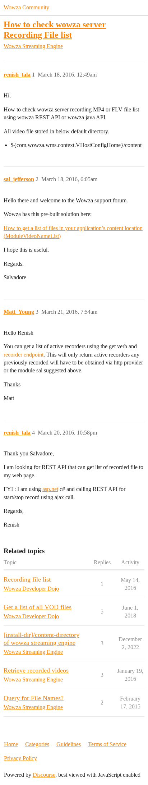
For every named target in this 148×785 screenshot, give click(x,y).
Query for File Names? (34, 698)
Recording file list (27, 579)
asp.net (50, 489)
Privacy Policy (20, 758)
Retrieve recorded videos (36, 670)
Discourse (44, 775)
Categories (37, 744)
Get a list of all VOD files (37, 607)
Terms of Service (107, 744)
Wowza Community (26, 7)
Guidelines (68, 744)
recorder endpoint (23, 355)
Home (11, 744)
